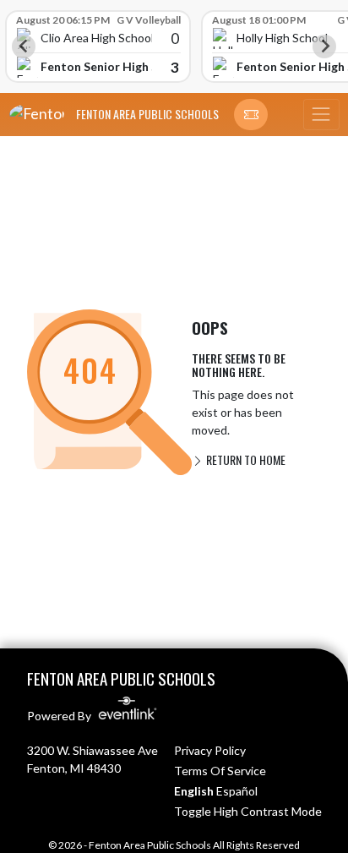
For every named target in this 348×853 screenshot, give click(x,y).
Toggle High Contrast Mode (248, 811)
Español (237, 791)
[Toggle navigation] (321, 115)
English (194, 791)
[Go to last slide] (23, 46)
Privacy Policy (210, 750)
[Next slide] (324, 46)
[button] (251, 115)
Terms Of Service (220, 770)
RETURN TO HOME (244, 459)
